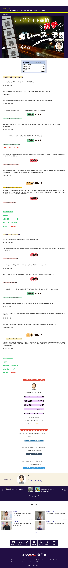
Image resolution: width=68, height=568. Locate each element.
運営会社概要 (13, 560)
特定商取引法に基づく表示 (40, 560)
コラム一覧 (34, 532)
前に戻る (34, 496)
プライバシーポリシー (24, 560)
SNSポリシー (32, 560)
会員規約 (18, 560)
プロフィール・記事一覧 (35, 480)
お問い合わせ (54, 560)
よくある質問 (49, 560)
